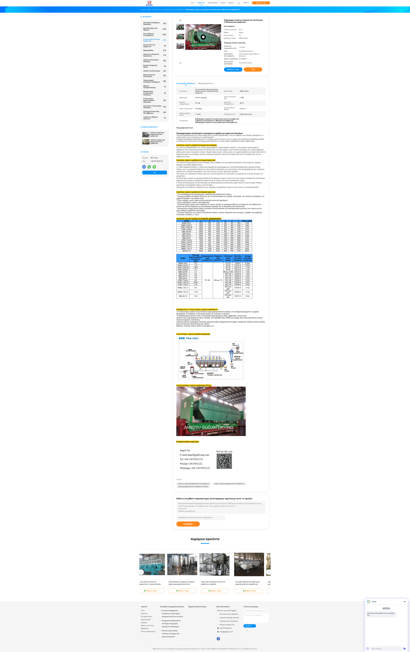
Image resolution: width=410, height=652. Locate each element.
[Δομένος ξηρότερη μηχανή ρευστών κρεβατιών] (146, 134)
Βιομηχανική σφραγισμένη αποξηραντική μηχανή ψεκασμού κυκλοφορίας (171, 623)
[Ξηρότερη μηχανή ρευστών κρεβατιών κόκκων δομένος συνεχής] (156, 564)
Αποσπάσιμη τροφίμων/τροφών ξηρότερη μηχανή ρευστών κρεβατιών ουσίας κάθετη (220, 584)
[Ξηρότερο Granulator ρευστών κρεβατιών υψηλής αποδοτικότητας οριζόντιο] (253, 564)
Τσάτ (154, 172)
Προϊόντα (144, 613)
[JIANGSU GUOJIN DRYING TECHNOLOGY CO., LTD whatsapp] (149, 166)
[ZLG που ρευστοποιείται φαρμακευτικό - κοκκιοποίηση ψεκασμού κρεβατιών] (188, 564)
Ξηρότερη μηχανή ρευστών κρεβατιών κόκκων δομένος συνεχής (153, 584)
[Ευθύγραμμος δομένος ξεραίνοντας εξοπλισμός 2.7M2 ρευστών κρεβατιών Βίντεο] (203, 37)
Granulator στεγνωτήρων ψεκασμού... (154, 106)
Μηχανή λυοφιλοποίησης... (154, 86)
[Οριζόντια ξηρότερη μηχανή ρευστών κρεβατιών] (146, 142)
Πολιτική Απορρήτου (148, 631)
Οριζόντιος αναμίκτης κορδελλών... (154, 55)
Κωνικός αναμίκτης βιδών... (154, 66)
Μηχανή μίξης (154, 50)
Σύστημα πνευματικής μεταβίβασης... (154, 112)
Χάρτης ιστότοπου (147, 625)
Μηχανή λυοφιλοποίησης (197, 606)
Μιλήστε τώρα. (261, 3)
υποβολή (188, 524)
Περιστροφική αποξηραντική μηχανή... (154, 81)
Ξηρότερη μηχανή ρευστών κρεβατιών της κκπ (193, 486)
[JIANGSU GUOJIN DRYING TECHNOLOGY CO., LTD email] (144, 166)
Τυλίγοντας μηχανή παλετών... (154, 118)
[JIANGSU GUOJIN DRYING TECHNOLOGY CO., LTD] (149, 3)
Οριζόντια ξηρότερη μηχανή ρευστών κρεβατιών (157, 141)
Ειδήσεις (144, 622)
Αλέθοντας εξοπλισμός (154, 71)
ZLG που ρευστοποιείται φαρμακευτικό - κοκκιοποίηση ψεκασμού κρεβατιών (187, 584)
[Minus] (404, 601)
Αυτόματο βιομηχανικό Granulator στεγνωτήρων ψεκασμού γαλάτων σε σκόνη (172, 613)
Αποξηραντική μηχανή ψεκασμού (172, 606)
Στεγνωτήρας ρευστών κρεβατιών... (154, 40)
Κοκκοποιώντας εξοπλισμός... (154, 75)
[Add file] (367, 648)
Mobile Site (145, 628)
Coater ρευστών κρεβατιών (154, 45)
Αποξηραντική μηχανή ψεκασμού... (154, 23)
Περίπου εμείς (146, 619)
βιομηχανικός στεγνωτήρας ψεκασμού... (154, 93)
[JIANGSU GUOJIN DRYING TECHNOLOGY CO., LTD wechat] (154, 166)
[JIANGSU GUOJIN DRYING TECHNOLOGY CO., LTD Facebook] (218, 639)
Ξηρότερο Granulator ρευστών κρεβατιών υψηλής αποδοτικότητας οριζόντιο (251, 584)
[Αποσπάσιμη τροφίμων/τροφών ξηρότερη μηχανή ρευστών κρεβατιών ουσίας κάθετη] (220, 564)
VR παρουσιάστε (146, 616)
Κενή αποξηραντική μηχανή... (154, 29)
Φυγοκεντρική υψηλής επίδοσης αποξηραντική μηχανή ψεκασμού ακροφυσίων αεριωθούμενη (172, 634)
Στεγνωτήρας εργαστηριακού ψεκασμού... (154, 100)
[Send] (404, 648)
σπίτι (143, 610)
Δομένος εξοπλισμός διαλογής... (154, 60)
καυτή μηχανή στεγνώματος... (154, 34)
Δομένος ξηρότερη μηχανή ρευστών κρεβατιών (157, 134)
